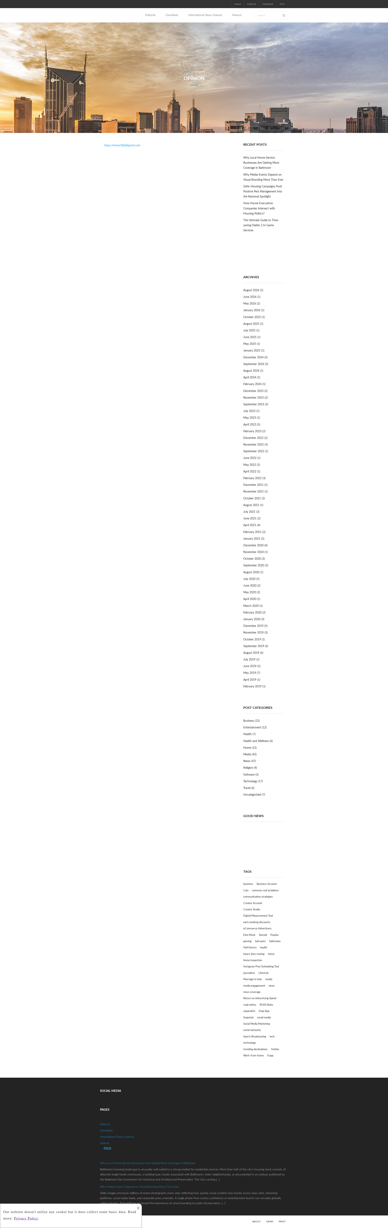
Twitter (275, 1049)
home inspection (252, 960)
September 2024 (253, 364)
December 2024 (253, 357)
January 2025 (251, 350)
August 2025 (251, 324)
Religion (248, 767)
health (263, 947)
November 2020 (253, 552)
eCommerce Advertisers (257, 928)
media (268, 979)
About (256, 1221)
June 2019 (249, 666)
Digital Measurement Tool (258, 916)
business (248, 884)
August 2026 (251, 290)
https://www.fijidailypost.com (122, 145)
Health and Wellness (256, 741)
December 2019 (253, 626)
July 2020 (249, 579)
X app (270, 1055)
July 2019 (249, 659)
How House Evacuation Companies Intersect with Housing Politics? (259, 208)
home (271, 954)
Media (247, 754)
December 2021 (253, 485)
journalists (249, 973)
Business (248, 721)
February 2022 (252, 478)
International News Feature (117, 1137)
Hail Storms (250, 947)
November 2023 (253, 397)
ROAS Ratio (266, 1005)
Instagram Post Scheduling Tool (261, 966)
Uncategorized (252, 794)
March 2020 (251, 606)
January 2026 (251, 310)
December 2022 (253, 438)
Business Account (267, 884)
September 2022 (253, 451)
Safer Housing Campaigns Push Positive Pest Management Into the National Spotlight (262, 191)
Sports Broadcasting (254, 1036)
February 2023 (252, 431)
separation (249, 1011)
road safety (249, 1005)
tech (272, 1036)
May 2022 (249, 465)
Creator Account (252, 903)
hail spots (260, 941)
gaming (247, 941)
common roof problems (265, 890)
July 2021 (249, 512)
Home (237, 4)
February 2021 (252, 532)
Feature (104, 1143)
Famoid (263, 935)
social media (264, 1017)
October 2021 (252, 498)
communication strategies (258, 897)
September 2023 (253, 404)
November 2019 (253, 632)
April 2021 (249, 525)
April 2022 (249, 471)
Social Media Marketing (256, 1024)
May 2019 (249, 673)
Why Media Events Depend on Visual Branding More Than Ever (263, 177)
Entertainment (252, 727)
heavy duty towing (254, 954)
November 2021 (253, 491)
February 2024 (252, 384)
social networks (252, 1030)
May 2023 (249, 417)
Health (247, 734)
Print (282, 4)
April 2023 (249, 424)
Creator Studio (251, 909)
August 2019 (251, 653)
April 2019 (249, 679)
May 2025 (249, 344)
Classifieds (267, 4)
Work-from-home (253, 1055)
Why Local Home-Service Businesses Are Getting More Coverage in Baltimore (261, 162)
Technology (250, 781)
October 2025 (252, 317)
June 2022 (249, 458)
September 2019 (253, 646)
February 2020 (252, 612)
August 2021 (251, 505)
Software (249, 774)
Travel (246, 788)
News (246, 761)
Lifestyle (263, 973)
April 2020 (249, 599)
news (272, 986)
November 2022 (253, 444)
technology (249, 1043)
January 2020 (251, 619)
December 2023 (253, 391)
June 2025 (249, 337)
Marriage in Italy (252, 979)
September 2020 (253, 565)
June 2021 (249, 518)
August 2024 (251, 370)
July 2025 (249, 330)
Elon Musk (249, 935)
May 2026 (249, 303)
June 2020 (249, 585)
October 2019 (252, 639)
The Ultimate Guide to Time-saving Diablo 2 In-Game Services (261, 225)
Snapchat (248, 1017)
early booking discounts (256, 922)
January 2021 (251, 538)
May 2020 (249, 592)
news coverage (251, 992)
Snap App (264, 1011)
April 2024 (249, 377)
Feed (107, 1148)
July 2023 (249, 411)
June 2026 (249, 297)
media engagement (254, 986)
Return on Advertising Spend (259, 998)
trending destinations (255, 1049)
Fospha (274, 935)
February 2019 (252, 686)
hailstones (275, 941)
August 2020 (251, 572)
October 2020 (252, 558)
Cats (246, 890)
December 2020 (253, 545)
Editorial (251, 4)
